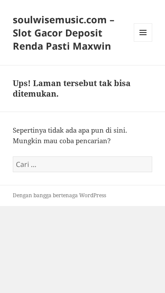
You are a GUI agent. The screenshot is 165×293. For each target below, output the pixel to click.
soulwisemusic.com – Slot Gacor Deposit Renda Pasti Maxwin (63, 32)
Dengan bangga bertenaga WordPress (59, 195)
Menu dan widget (143, 41)
